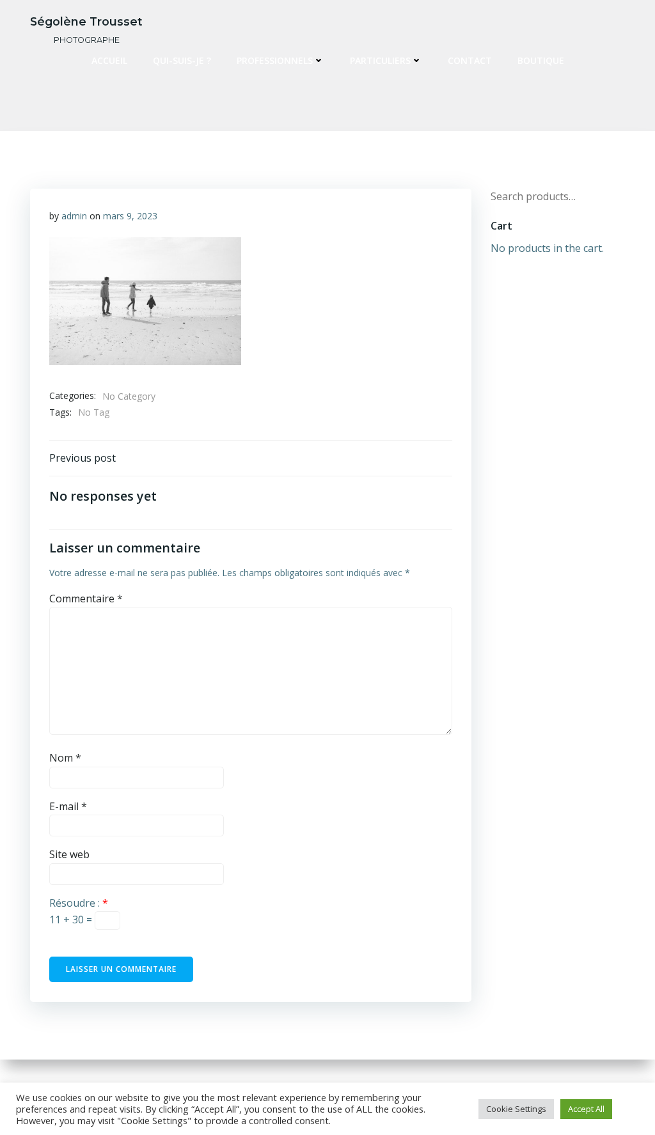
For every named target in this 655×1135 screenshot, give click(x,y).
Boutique (540, 60)
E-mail (68, 806)
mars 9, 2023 (130, 216)
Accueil (109, 60)
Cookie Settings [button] (516, 1109)
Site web (69, 854)
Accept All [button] (586, 1109)
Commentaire (86, 598)
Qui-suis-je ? (182, 60)
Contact (470, 60)
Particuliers (380, 60)
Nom (65, 758)
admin (74, 216)
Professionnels (275, 60)
